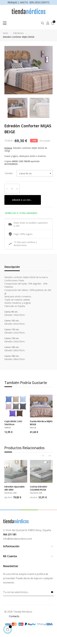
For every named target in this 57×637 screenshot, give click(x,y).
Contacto (14, 616)
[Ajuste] (48, 23)
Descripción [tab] (12, 267)
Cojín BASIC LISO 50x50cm (13, 423)
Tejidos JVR (10, 493)
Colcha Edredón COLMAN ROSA (38, 488)
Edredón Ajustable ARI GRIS (14, 488)
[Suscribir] (52, 592)
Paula (33, 428)
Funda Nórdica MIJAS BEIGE (41, 423)
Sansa (7, 428)
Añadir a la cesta (22, 200)
